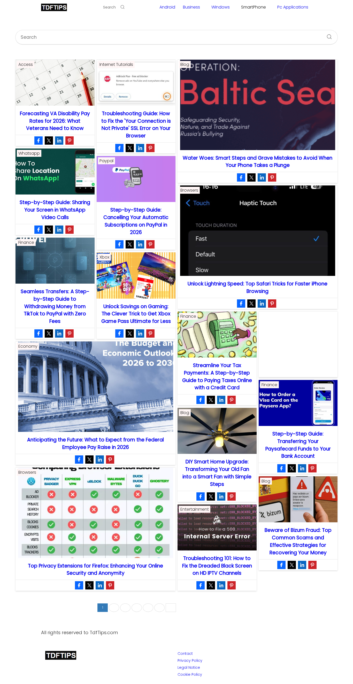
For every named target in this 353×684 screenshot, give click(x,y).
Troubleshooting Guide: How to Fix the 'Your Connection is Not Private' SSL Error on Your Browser (136, 124)
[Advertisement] (298, 344)
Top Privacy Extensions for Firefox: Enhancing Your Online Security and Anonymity (95, 569)
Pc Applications (292, 7)
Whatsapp (29, 153)
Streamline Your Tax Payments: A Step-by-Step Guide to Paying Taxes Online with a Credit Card (217, 376)
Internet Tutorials (116, 64)
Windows (220, 7)
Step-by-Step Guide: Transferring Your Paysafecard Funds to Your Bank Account (298, 445)
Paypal (106, 161)
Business (191, 7)
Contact (185, 653)
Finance (26, 242)
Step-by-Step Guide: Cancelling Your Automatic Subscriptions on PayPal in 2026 (135, 221)
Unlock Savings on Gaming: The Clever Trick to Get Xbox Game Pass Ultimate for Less (136, 314)
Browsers (189, 190)
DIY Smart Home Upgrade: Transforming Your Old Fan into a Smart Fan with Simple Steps (216, 472)
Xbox (104, 257)
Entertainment (194, 509)
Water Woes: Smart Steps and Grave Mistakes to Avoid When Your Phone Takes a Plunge (257, 161)
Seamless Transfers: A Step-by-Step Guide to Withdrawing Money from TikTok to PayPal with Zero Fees (55, 306)
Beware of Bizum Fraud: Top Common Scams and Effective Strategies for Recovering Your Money (298, 541)
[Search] (122, 7)
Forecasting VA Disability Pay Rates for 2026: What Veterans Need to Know (55, 121)
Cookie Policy (190, 674)
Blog (184, 64)
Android (167, 7)
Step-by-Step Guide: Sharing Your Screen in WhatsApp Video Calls (55, 210)
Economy (27, 346)
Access (25, 64)
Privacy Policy (190, 660)
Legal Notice (189, 667)
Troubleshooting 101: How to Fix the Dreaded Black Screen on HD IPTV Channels (217, 566)
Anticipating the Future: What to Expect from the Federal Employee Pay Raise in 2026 (95, 443)
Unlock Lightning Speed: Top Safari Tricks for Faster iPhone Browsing (257, 287)
